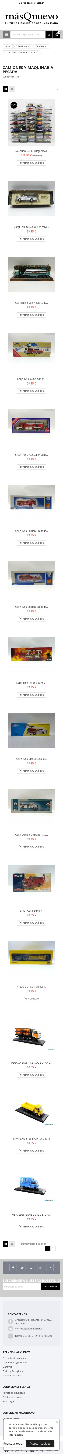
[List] (12, 89)
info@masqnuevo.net (31, 1328)
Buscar (49, 34)
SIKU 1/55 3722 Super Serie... (31, 454)
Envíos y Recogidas (13, 1371)
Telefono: (19, 1335)
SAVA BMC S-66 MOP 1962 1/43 (31, 1138)
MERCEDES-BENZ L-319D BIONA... (31, 1214)
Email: (18, 1328)
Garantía (7, 1366)
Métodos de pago (12, 1375)
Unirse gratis (26, 2)
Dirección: (20, 1319)
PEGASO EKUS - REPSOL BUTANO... (31, 1062)
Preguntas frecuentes (14, 1358)
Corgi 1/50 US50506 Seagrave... (31, 226)
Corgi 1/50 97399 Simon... (31, 378)
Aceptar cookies (40, 1443)
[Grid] (6, 89)
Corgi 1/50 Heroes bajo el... (31, 682)
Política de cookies (12, 1397)
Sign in (40, 2)
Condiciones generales (15, 1362)
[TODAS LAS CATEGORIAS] (6, 34)
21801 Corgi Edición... (32, 910)
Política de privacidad (14, 1392)
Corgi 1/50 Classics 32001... (31, 758)
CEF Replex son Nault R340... (31, 302)
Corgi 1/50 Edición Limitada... (31, 530)
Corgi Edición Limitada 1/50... (31, 834)
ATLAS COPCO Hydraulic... (31, 986)
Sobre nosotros (11, 1418)
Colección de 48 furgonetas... (31, 151)
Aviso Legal (8, 1401)
